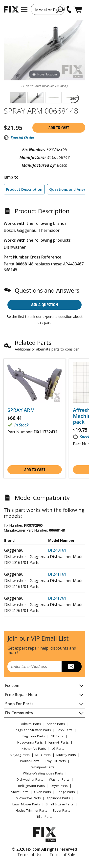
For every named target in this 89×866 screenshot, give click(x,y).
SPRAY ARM (21, 410)
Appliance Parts (58, 798)
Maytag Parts (20, 754)
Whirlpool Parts (42, 767)
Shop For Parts (19, 703)
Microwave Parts (28, 798)
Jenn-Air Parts (58, 742)
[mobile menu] (24, 9)
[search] (60, 9)
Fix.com (12, 685)
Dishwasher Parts (30, 779)
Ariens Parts (56, 724)
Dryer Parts (59, 785)
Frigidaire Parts (33, 736)
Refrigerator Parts (31, 785)
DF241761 (57, 598)
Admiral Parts (31, 724)
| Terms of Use (28, 854)
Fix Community (19, 713)
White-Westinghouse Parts (43, 773)
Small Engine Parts (59, 804)
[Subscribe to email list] (72, 666)
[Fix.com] (11, 9)
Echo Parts (64, 730)
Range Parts (66, 792)
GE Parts (57, 736)
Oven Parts (42, 792)
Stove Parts (19, 792)
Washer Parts (59, 779)
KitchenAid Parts (34, 748)
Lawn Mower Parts (26, 804)
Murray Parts (66, 754)
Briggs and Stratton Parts (32, 730)
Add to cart (58, 127)
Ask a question (44, 304)
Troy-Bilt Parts (55, 761)
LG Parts (58, 748)
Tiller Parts (44, 816)
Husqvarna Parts (30, 742)
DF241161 (57, 574)
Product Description (24, 189)
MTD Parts (43, 754)
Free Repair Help (21, 694)
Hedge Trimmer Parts (31, 810)
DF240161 (57, 550)
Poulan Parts (29, 761)
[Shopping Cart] (77, 9)
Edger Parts (61, 810)
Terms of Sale (62, 854)
